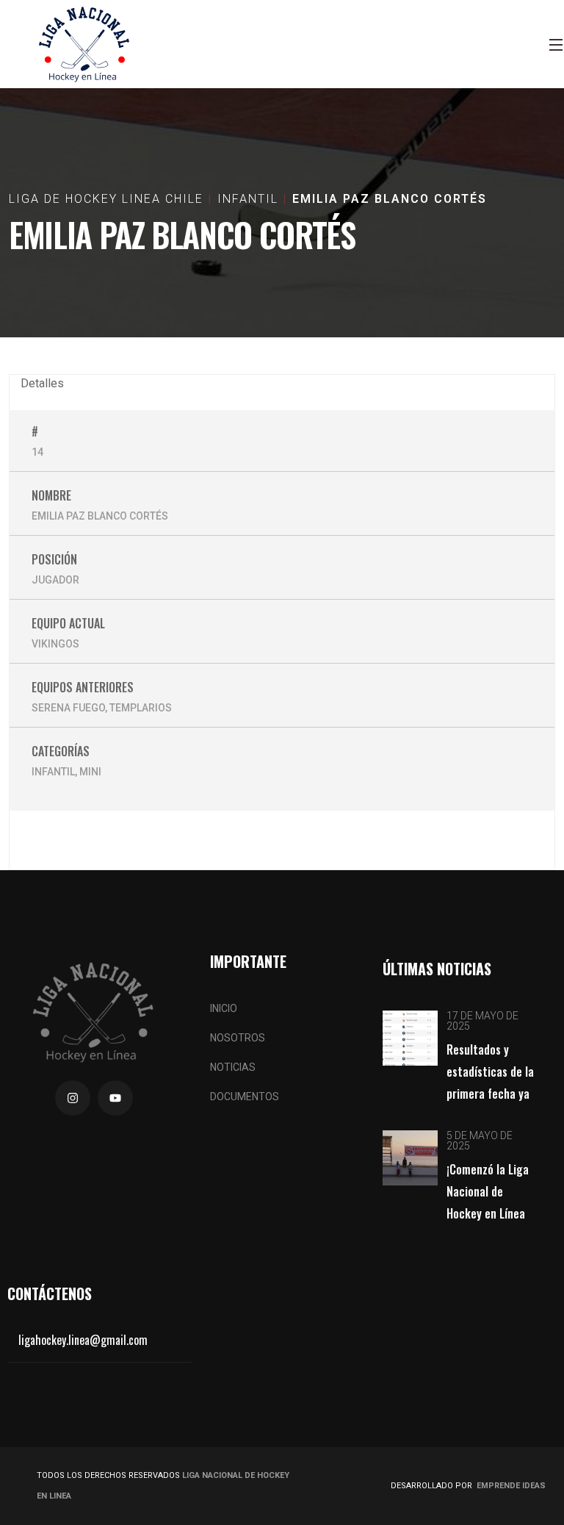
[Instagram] (72, 1098)
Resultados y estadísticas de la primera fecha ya (490, 1071)
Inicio (223, 1008)
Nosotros (237, 1038)
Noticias (233, 1067)
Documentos (244, 1096)
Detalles (42, 383)
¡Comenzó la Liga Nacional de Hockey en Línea (487, 1191)
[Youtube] (115, 1098)
